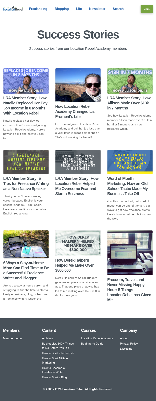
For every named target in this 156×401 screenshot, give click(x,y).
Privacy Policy (129, 343)
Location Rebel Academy (97, 338)
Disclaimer (126, 348)
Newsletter (97, 9)
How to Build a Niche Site (58, 353)
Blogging (62, 9)
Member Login (12, 338)
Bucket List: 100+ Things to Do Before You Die (58, 346)
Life (79, 9)
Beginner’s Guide (92, 343)
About (124, 338)
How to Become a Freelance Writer (53, 370)
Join (147, 9)
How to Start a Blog (54, 377)
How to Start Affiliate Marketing (55, 360)
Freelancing (38, 9)
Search (118, 9)
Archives (47, 338)
